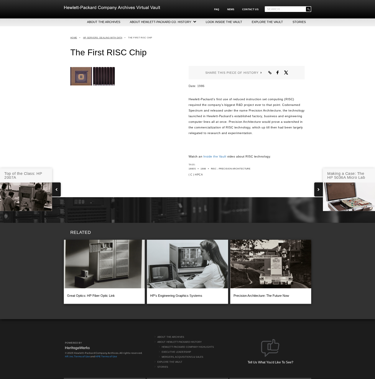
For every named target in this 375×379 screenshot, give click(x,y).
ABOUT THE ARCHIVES (103, 22)
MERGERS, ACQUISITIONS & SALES (182, 357)
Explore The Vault (169, 362)
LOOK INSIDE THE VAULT (224, 22)
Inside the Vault (214, 156)
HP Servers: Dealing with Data (102, 37)
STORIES (299, 22)
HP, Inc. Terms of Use (77, 356)
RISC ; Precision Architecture (231, 168)
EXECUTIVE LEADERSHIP (176, 352)
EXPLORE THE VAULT (267, 22)
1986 (203, 168)
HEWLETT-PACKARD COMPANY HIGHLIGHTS (188, 347)
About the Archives (170, 337)
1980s (192, 168)
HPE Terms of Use (106, 356)
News (230, 9)
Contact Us (250, 9)
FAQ (216, 9)
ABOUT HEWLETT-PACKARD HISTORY (179, 342)
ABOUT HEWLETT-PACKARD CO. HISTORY (160, 22)
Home (73, 37)
